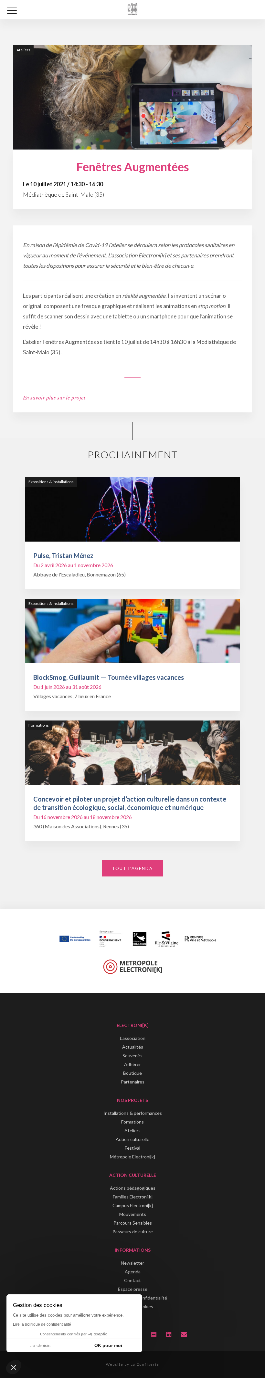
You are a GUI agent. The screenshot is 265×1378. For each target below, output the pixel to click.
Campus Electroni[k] (132, 1205)
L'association (132, 1038)
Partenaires (132, 1081)
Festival (132, 1148)
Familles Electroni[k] (133, 1196)
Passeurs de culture (132, 1231)
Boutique (132, 1073)
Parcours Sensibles (132, 1223)
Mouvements (132, 1214)
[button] (13, 1367)
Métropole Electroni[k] (132, 1156)
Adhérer (132, 1064)
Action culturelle (132, 1139)
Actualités (132, 1047)
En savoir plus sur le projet (54, 397)
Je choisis (40, 1345)
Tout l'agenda (132, 868)
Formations (132, 1121)
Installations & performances (132, 1113)
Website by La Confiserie (132, 1364)
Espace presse (132, 1289)
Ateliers (132, 1130)
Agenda (133, 1271)
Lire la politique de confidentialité (42, 1324)
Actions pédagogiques (132, 1188)
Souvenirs (132, 1055)
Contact (132, 1280)
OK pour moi (108, 1345)
